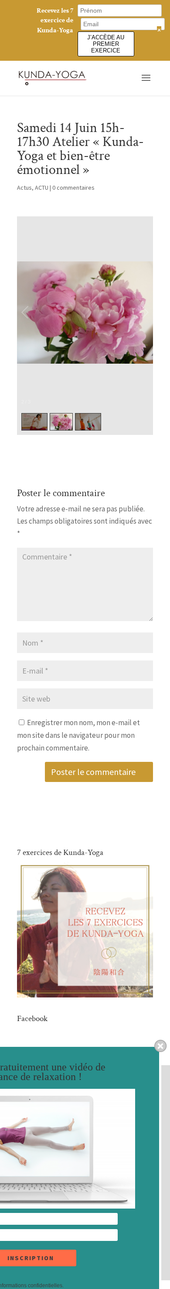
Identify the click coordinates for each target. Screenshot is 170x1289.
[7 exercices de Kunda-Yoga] (85, 995)
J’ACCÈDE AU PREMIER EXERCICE (105, 44)
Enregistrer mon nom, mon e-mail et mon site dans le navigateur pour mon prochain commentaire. (78, 735)
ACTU (41, 187)
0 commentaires (73, 187)
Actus (24, 187)
